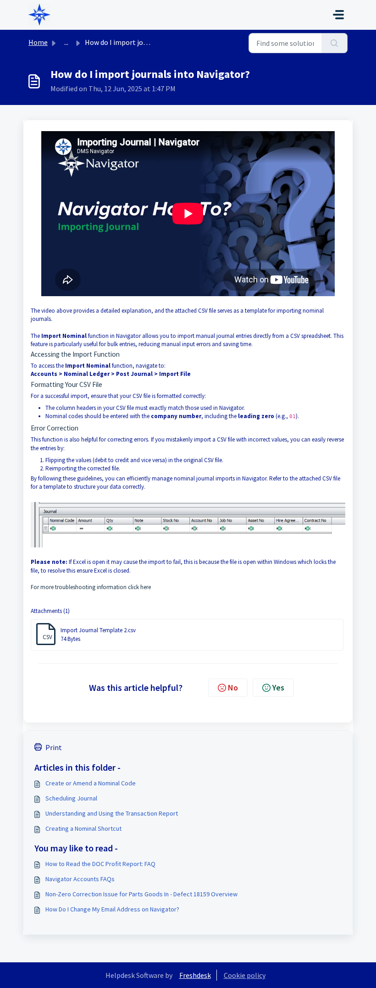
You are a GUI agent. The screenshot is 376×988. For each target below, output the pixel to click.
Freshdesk (195, 975)
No (233, 687)
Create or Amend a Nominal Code (90, 783)
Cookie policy (244, 975)
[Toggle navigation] (338, 14)
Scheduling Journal (71, 798)
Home (38, 42)
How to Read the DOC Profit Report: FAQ (100, 864)
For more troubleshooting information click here (91, 587)
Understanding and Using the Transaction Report (111, 813)
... (66, 42)
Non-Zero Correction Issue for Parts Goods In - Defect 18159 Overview (141, 894)
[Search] (334, 43)
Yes (278, 687)
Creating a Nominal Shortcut (83, 828)
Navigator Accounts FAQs (80, 879)
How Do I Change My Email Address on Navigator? (112, 909)
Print (53, 747)
